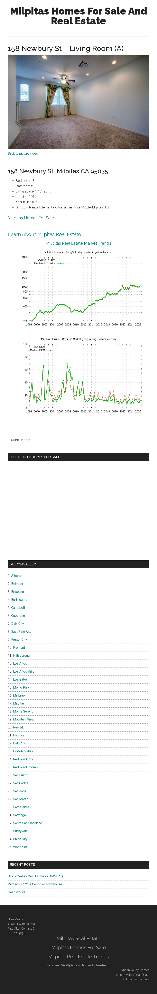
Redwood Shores (25, 767)
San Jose (20, 791)
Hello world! (16, 892)
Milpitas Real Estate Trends (78, 957)
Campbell (18, 608)
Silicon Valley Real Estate (132, 974)
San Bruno (20, 775)
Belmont (17, 584)
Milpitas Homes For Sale (31, 217)
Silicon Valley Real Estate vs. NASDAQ (35, 876)
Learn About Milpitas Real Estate (44, 234)
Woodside (20, 847)
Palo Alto (19, 743)
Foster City (19, 640)
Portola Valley (23, 751)
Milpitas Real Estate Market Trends (78, 243)
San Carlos (20, 783)
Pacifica (19, 735)
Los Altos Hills (23, 671)
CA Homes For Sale (136, 979)
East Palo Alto (21, 632)
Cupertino (18, 616)
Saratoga (19, 815)
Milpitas (19, 703)
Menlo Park (21, 687)
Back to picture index (23, 153)
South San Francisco (27, 823)
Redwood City (23, 759)
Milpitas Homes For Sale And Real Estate (78, 16)
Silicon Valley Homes (135, 970)
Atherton (17, 576)
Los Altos (20, 663)
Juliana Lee (51, 965)
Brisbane (17, 592)
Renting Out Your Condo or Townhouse (35, 884)
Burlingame (19, 600)
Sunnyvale (20, 831)
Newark (18, 727)
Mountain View (23, 719)
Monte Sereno (23, 711)
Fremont (19, 648)
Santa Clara (21, 807)
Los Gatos (20, 679)
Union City (20, 839)
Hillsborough (22, 655)
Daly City (17, 624)
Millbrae (19, 695)
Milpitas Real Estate (78, 938)
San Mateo (20, 799)
